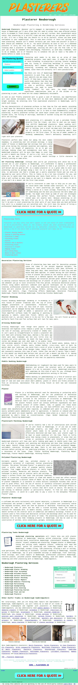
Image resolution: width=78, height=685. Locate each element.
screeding (33, 610)
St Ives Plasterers (67, 645)
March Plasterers (35, 645)
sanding (36, 130)
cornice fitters (44, 616)
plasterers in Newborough (58, 101)
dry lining (16, 614)
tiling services (42, 614)
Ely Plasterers (8, 647)
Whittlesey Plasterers (51, 647)
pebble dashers (43, 608)
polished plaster (19, 618)
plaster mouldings (46, 622)
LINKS (55, 15)
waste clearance (18, 622)
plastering (6, 93)
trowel (44, 122)
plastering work (25, 559)
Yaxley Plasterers (51, 645)
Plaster (69, 407)
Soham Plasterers (68, 647)
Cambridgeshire (50, 559)
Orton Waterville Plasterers (25, 653)
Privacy (75, 670)
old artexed (31, 142)
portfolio (40, 85)
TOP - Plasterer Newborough (13, 657)
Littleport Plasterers (60, 651)
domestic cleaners (9, 610)
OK (74, 684)
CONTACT (65, 15)
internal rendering (51, 612)
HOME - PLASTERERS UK (39, 665)
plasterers (23, 645)
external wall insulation (12, 616)
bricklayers (25, 612)
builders (69, 616)
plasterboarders (31, 620)
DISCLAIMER (72, 15)
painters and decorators (52, 618)
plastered (27, 97)
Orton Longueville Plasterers (28, 647)
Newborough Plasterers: (11, 29)
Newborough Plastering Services (20, 563)
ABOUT (59, 15)
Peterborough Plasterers (55, 649)
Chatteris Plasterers (33, 649)
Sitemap (3, 670)
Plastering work (31, 57)
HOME (50, 15)
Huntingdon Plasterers (39, 651)
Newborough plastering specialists (30, 536)
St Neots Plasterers (11, 649)
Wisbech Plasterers (20, 651)
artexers (5, 620)
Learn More (68, 684)
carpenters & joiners (63, 620)
